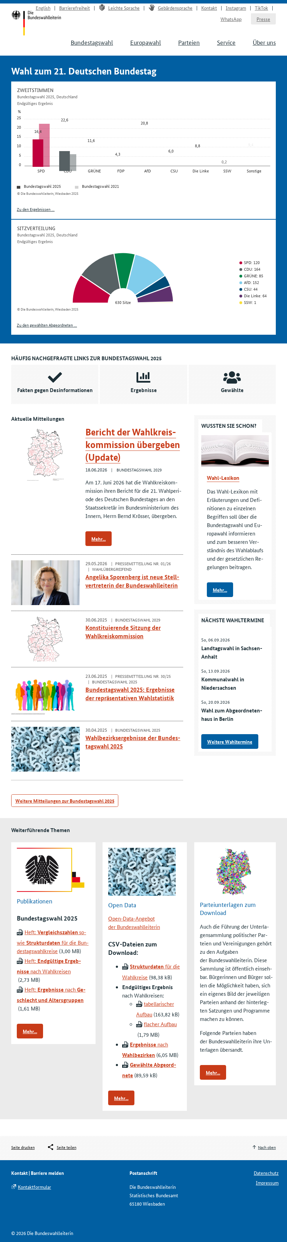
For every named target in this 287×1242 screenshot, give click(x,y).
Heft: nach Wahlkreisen (49, 966)
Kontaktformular (34, 1186)
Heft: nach (51, 995)
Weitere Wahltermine (229, 741)
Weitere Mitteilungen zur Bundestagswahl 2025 (64, 800)
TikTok (261, 7)
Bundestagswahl (92, 42)
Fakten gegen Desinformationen (55, 390)
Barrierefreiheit (74, 7)
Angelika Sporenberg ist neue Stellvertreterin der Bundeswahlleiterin (132, 581)
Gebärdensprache (175, 7)
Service (226, 42)
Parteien (189, 42)
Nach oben (267, 1147)
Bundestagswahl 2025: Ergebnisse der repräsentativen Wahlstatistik (130, 694)
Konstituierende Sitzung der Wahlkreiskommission (123, 632)
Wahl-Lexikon (223, 478)
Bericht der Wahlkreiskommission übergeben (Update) (132, 444)
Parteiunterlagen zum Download (228, 908)
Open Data (122, 904)
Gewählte (232, 390)
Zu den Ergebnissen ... (36, 209)
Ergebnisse (144, 390)
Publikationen (34, 900)
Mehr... (98, 538)
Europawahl (145, 42)
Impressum (267, 1182)
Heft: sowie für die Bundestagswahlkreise (53, 941)
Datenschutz (266, 1172)
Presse (263, 18)
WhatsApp (230, 18)
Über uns (264, 42)
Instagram (236, 7)
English (43, 7)
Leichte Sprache (124, 7)
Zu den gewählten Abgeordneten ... (47, 324)
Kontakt (209, 7)
